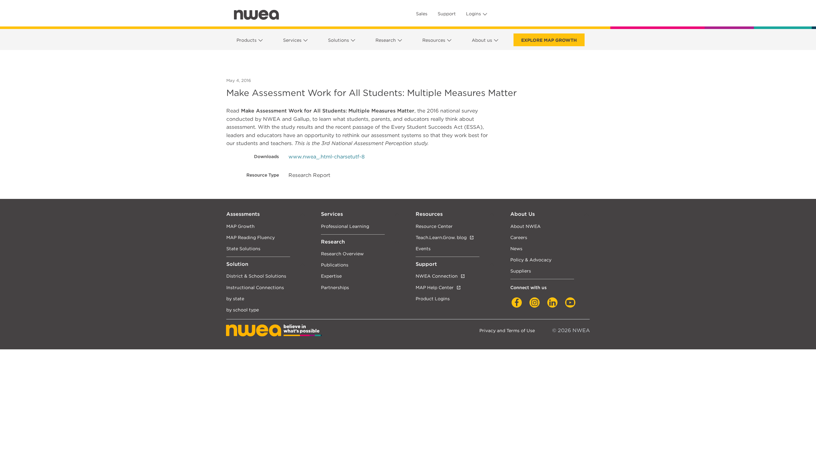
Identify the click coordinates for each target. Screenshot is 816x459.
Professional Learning (345, 226)
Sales (421, 13)
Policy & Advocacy (530, 259)
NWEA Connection (437, 276)
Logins (473, 13)
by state (235, 298)
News (516, 248)
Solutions (338, 40)
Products (247, 40)
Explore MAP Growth (549, 40)
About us (482, 40)
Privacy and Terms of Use (507, 330)
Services (292, 40)
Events (423, 248)
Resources (433, 40)
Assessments (243, 214)
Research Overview (342, 253)
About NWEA (525, 226)
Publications (334, 264)
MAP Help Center (435, 287)
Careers (518, 237)
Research (385, 40)
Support (447, 13)
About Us (522, 214)
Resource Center (434, 226)
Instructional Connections (255, 287)
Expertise (331, 276)
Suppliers (520, 270)
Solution (237, 264)
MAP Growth (240, 226)
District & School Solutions (256, 276)
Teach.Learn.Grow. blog (441, 237)
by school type (242, 309)
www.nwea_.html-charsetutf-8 (326, 157)
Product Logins (433, 298)
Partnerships (335, 287)
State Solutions (243, 248)
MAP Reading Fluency (250, 237)
